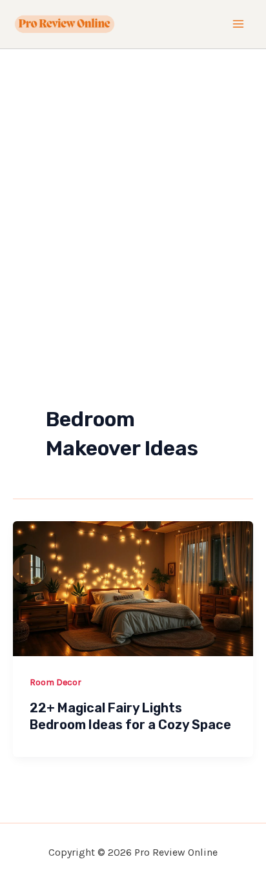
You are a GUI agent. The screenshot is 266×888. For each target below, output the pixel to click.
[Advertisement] (133, 189)
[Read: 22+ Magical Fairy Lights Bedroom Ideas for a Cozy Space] (133, 587)
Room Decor (55, 682)
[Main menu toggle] (239, 24)
